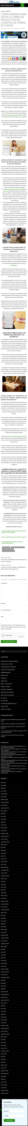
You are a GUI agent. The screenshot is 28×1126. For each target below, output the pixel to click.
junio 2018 (3, 1042)
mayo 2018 (3, 1045)
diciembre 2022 (4, 901)
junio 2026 (3, 782)
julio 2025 (3, 813)
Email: (6, 1116)
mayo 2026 (3, 785)
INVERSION (4, 678)
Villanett (11, 28)
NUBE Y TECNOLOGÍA (6, 683)
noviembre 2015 (5, 1093)
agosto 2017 (4, 1053)
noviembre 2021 (5, 938)
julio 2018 (3, 1039)
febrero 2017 (4, 1065)
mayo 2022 (3, 921)
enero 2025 (3, 830)
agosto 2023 (4, 878)
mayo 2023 (3, 887)
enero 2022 (3, 932)
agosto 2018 (4, 1036)
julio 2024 (3, 847)
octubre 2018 (4, 1031)
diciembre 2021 (4, 935)
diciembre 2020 (4, 969)
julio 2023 (3, 881)
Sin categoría (4, 698)
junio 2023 (3, 884)
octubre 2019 (4, 997)
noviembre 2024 (5, 836)
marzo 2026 (3, 791)
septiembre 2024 (5, 842)
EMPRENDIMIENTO (6, 672)
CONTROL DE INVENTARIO (8, 669)
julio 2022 (3, 915)
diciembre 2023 (4, 867)
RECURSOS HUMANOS (6, 689)
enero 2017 (3, 1068)
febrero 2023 (4, 895)
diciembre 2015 (4, 1090)
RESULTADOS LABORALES (7, 695)
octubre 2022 (4, 907)
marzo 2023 (3, 892)
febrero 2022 (4, 929)
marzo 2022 (3, 926)
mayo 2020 (3, 986)
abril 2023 (3, 890)
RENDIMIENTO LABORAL (7, 692)
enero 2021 (3, 966)
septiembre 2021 (5, 943)
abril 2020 (3, 988)
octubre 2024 (4, 839)
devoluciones (6, 547)
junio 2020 (3, 983)
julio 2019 (3, 1005)
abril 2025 (3, 822)
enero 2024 (3, 864)
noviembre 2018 (5, 1028)
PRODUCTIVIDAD (5, 686)
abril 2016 (3, 1079)
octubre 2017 (4, 1048)
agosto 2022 (4, 912)
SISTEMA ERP (4, 700)
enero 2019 (3, 1022)
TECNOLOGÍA (4, 706)
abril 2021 (3, 957)
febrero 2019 (4, 1020)
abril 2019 (3, 1014)
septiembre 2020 (5, 977)
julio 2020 (3, 980)
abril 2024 (3, 856)
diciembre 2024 (4, 833)
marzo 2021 (3, 960)
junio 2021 (3, 952)
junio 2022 (3, 918)
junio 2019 (3, 1008)
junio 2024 (3, 850)
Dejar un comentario (19, 28)
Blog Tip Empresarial (7, 5)
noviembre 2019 (5, 994)
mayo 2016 (3, 1076)
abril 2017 (3, 1062)
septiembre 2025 (5, 808)
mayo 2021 (3, 955)
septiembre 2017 (5, 1051)
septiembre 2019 (5, 1000)
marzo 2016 (3, 1082)
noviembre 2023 (5, 870)
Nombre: (6, 1111)
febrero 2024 (4, 861)
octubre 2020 (4, 974)
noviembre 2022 (5, 904)
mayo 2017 (3, 1059)
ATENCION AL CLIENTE (7, 664)
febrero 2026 (4, 793)
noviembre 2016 (5, 1073)
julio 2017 (3, 1056)
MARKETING (4, 681)
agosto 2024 (4, 844)
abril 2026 (3, 788)
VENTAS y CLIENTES (5, 11)
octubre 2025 (4, 805)
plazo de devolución (8, 549)
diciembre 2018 (4, 1025)
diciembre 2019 (4, 991)
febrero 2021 (4, 963)
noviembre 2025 (5, 802)
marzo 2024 (3, 858)
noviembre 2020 (5, 971)
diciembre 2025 (4, 799)
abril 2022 (3, 923)
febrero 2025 (4, 827)
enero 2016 (3, 1087)
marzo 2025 (3, 825)
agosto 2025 (4, 810)
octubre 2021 (4, 940)
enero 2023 (3, 898)
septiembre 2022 (5, 909)
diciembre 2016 (4, 1070)
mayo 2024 (3, 853)
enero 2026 (3, 796)
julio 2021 (3, 949)
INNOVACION (4, 675)
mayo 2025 (3, 819)
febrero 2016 (4, 1085)
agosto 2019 (4, 1003)
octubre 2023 (4, 873)
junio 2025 (3, 816)
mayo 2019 (3, 1011)
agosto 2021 (4, 946)
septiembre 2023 (5, 875)
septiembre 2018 (5, 1034)
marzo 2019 (3, 1017)
